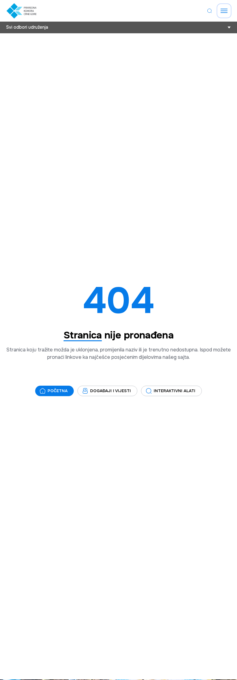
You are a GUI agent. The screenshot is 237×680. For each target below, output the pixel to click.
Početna (58, 390)
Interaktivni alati (174, 390)
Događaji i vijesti (110, 390)
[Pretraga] (209, 11)
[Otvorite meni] (224, 11)
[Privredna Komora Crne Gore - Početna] (21, 11)
